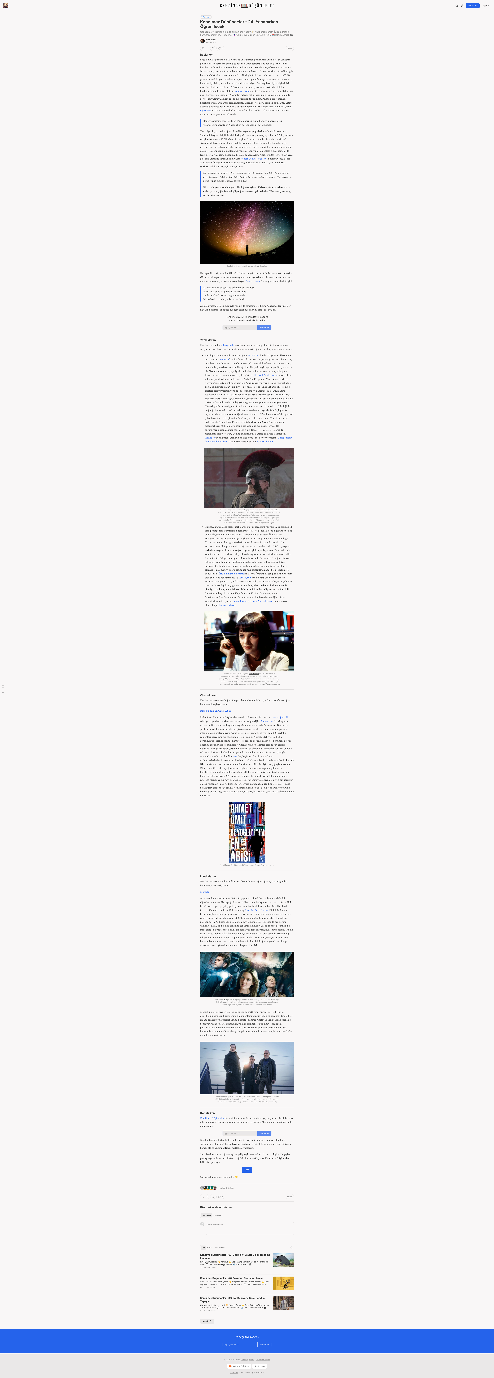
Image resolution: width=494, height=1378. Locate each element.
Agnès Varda (242, 91)
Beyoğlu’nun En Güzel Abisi (215, 711)
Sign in (486, 5)
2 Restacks (230, 1188)
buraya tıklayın (265, 442)
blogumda (228, 345)
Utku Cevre (211, 40)
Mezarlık (205, 892)
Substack (234, 1372)
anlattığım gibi (281, 717)
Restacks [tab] (217, 1215)
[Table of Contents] (3, 689)
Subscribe (473, 5)
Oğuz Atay (205, 110)
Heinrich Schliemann (265, 375)
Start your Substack (240, 1366)
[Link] (197, 54)
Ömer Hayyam (253, 281)
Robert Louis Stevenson (253, 159)
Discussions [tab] (220, 1247)
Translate (206, 17)
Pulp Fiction (254, 673)
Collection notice (263, 1359)
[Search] (456, 5)
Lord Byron (244, 578)
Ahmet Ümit (267, 721)
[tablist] (211, 1215)
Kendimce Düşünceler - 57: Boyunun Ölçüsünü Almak (231, 1278)
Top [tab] (203, 1247)
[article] (247, 1262)
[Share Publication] (462, 5)
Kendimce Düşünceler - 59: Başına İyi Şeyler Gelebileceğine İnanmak (235, 1256)
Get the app (259, 1366)
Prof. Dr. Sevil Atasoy (256, 910)
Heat (235, 756)
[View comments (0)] (212, 48)
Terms (251, 1359)
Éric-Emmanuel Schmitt (232, 574)
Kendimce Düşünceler (212, 1118)
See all (205, 1321)
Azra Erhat (253, 355)
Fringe (226, 999)
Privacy (244, 1359)
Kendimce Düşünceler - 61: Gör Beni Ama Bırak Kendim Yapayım (232, 1300)
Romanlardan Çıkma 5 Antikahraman (253, 601)
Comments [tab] (206, 1215)
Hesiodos (210, 438)
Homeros (224, 359)
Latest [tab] (210, 1247)
